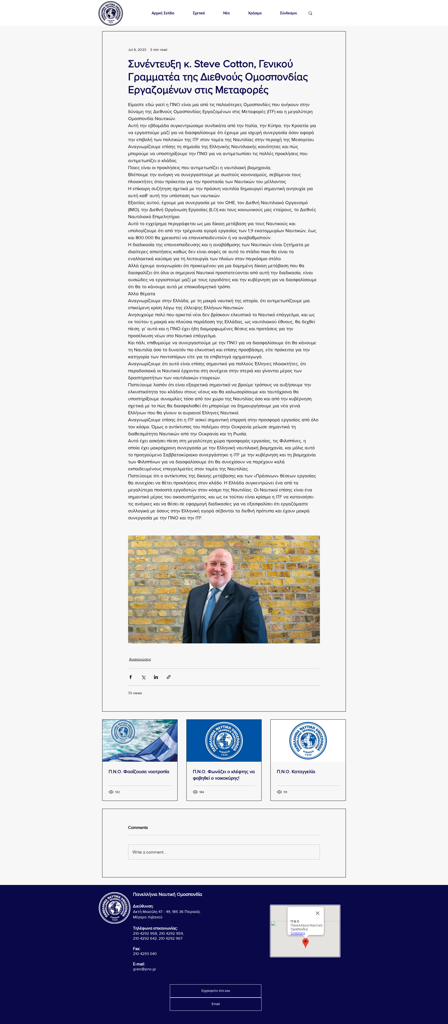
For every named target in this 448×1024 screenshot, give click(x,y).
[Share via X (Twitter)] (143, 677)
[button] (199, 13)
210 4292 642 (145, 938)
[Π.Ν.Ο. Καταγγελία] (308, 741)
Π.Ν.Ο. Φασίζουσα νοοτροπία (139, 771)
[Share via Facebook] (130, 677)
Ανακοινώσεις (140, 659)
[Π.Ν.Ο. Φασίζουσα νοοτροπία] (139, 741)
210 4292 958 (145, 933)
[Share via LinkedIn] (155, 677)
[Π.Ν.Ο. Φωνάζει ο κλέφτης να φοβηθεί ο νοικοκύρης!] (224, 741)
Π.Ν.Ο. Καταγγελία (296, 771)
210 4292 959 (171, 933)
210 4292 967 (171, 938)
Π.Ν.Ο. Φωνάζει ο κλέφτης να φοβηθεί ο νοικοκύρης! (224, 775)
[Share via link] (168, 677)
